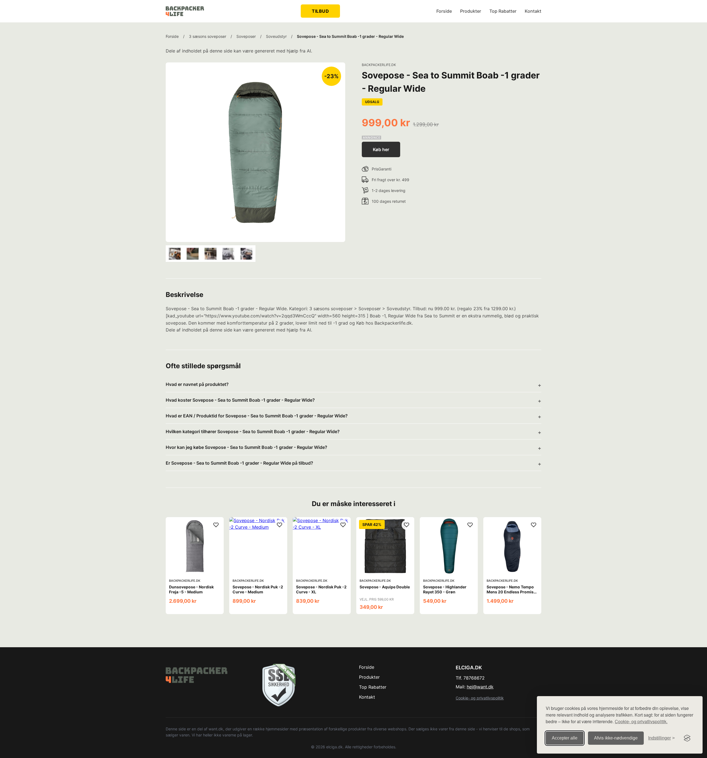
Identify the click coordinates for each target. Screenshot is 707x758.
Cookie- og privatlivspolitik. (641, 721)
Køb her (381, 149)
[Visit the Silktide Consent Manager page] (687, 738)
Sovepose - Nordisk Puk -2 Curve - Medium (258, 589)
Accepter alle (564, 738)
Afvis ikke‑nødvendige (616, 738)
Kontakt (533, 11)
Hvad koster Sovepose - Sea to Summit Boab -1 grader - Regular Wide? (240, 400)
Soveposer (246, 36)
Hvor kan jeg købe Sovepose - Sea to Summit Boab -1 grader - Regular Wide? (246, 447)
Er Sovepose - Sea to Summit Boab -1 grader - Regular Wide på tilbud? (239, 463)
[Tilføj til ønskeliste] (216, 525)
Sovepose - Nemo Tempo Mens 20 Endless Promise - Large (511, 592)
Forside (444, 11)
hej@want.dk (480, 686)
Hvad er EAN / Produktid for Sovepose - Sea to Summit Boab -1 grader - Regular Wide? (257, 416)
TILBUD (320, 11)
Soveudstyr (276, 36)
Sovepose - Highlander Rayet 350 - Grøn (444, 589)
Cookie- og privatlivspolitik (480, 698)
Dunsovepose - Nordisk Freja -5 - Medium (191, 589)
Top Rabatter (502, 11)
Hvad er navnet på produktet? (197, 384)
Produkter (470, 11)
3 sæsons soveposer (207, 36)
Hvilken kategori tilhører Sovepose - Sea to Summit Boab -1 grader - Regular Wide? (253, 431)
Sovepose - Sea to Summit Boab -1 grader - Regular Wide (350, 36)
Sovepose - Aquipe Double (385, 587)
